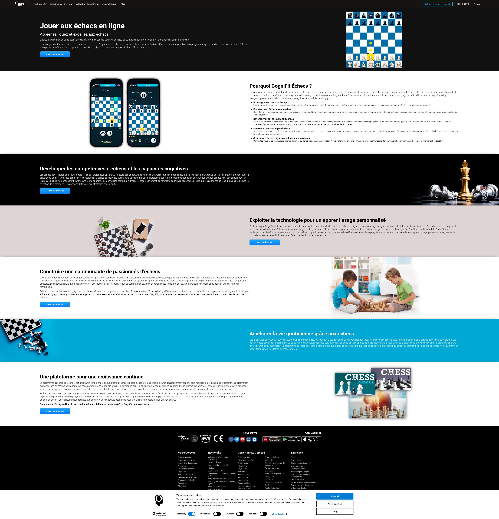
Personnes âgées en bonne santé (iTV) (222, 475)
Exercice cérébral (298, 466)
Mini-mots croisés (245, 460)
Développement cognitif (301, 463)
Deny (335, 511)
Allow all (335, 496)
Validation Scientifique (87, 4)
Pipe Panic (242, 466)
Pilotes (211, 468)
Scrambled (269, 460)
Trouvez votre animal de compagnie (275, 464)
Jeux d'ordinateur (215, 462)
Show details (278, 514)
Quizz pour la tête (298, 469)
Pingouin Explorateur (273, 482)
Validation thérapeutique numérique (218, 458)
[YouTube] (242, 439)
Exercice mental (297, 479)
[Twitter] (236, 439)
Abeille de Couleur (272, 488)
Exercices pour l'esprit (300, 472)
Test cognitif (40, 4)
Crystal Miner (243, 469)
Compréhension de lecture (302, 485)
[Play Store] (291, 439)
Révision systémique (216, 486)
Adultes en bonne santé (218, 465)
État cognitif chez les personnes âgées (221, 482)
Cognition (182, 472)
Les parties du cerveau (187, 463)
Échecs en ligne (244, 457)
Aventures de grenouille (274, 474)
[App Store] (311, 439)
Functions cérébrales (187, 480)
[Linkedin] (254, 439)
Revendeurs (296, 460)
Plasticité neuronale (186, 469)
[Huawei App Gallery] (272, 439)
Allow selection (335, 504)
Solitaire (241, 472)
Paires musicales (272, 468)
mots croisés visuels (246, 486)
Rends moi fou (244, 483)
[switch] (217, 514)
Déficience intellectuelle (187, 477)
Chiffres (268, 485)
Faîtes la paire (244, 489)
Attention (182, 486)
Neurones (182, 466)
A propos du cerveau (186, 460)
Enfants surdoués (298, 488)
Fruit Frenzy (243, 463)
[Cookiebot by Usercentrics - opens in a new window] (159, 514)
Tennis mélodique (272, 457)
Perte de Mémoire (185, 474)
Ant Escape (243, 477)
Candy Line (269, 476)
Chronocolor (270, 471)
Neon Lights (243, 480)
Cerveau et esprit (185, 457)
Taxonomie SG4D (215, 489)
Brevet (293, 457)
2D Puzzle (269, 479)
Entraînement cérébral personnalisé (300, 475)
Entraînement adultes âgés (219, 479)
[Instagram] (248, 439)
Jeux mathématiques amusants (304, 482)
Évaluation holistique (217, 471)
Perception (182, 483)
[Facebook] (231, 439)
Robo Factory (243, 474)
